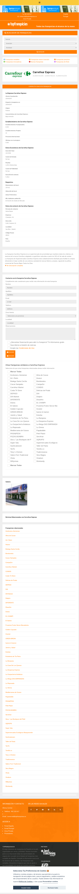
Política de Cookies (26, 881)
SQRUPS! (40, 440)
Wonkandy (40, 461)
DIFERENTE (15, 400)
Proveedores (8, 833)
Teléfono (8, 305)
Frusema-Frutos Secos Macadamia (46, 406)
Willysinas (14, 461)
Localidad (9, 319)
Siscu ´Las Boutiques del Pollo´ (20, 440)
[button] (40, 33)
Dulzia (12, 403)
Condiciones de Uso (26, 348)
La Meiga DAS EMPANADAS (46, 424)
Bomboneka (41, 381)
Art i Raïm (14, 378)
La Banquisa (41, 418)
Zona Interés (10, 312)
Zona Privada (27, 19)
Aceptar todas (26, 888)
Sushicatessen (16, 446)
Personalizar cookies (50, 881)
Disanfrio (39, 400)
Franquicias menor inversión (40, 59)
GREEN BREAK (16, 412)
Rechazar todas (53, 888)
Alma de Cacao (42, 375)
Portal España (9, 826)
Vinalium (39, 458)
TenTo (12, 449)
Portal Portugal (9, 828)
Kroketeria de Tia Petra (19, 418)
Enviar (11, 352)
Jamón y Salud (16, 415)
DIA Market (14, 397)
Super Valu (14, 443)
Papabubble (40, 430)
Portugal (65, 16)
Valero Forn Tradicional (19, 455)
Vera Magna (41, 455)
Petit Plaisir (40, 434)
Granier (39, 409)
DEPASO (13, 393)
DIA (37, 393)
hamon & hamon (42, 412)
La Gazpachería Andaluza (20, 424)
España (65, 14)
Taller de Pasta (42, 446)
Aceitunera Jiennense (18, 375)
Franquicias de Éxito (62, 62)
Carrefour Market (17, 387)
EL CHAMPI (41, 403)
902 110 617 (28, 14)
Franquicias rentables (12, 59)
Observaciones (10, 326)
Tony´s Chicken (16, 452)
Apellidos (8, 291)
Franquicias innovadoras (13, 62)
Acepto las (22, 348)
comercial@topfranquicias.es (28, 16)
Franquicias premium (63, 59)
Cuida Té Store (16, 390)
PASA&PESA (15, 434)
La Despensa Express (44, 421)
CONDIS (39, 387)
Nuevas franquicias (37, 62)
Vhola (12, 458)
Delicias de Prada (43, 390)
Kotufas (39, 415)
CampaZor (40, 384)
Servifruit (39, 437)
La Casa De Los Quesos (19, 421)
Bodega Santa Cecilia (18, 381)
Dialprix (39, 397)
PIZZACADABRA (16, 437)
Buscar (41, 52)
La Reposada (15, 427)
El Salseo (14, 406)
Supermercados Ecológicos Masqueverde (46, 443)
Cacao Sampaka (16, 384)
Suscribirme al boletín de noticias (23, 345)
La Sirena (40, 427)
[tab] (39, 33)
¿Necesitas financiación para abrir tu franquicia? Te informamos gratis (37, 342)
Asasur (39, 378)
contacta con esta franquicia (40, 86)
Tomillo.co (40, 449)
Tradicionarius (41, 452)
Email (7, 298)
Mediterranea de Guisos (19, 430)
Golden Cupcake (16, 409)
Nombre (8, 284)
